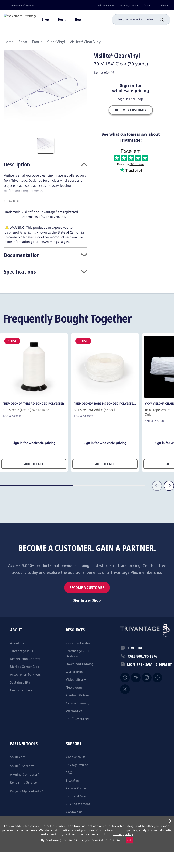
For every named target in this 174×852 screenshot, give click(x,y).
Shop (22, 42)
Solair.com (17, 757)
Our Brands (74, 672)
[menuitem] (106, 5)
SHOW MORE (12, 201)
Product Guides (77, 695)
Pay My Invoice (77, 765)
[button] (165, 19)
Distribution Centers (25, 659)
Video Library (76, 680)
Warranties (74, 711)
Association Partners (25, 675)
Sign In (164, 5)
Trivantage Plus (106, 5)
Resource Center (129, 5)
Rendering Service (23, 782)
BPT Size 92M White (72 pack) (95, 410)
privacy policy (123, 834)
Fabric (37, 42)
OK (129, 840)
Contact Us (74, 812)
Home (9, 42)
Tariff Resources (77, 719)
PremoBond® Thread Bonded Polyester (33, 403)
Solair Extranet (22, 766)
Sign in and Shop (130, 99)
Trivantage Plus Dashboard (77, 654)
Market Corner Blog (24, 667)
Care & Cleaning (78, 703)
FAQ (69, 773)
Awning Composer (24, 775)
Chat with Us (75, 757)
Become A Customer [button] (130, 110)
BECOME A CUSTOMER (87, 587)
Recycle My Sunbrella (26, 791)
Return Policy (76, 788)
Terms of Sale (76, 796)
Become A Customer (22, 5)
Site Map (72, 781)
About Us (17, 643)
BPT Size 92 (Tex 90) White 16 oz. (26, 410)
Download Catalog (80, 664)
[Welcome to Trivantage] (20, 18)
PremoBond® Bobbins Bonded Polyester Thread (104, 403)
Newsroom (74, 688)
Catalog (148, 5)
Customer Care (21, 690)
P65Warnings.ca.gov (54, 241)
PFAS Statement (78, 804)
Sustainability (20, 682)
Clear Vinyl (56, 42)
